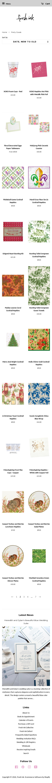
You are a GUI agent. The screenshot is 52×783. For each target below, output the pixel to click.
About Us (26, 713)
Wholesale (26, 746)
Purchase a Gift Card (26, 724)
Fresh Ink (20, 777)
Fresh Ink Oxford (26, 731)
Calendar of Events (26, 720)
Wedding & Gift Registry (26, 742)
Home (4, 32)
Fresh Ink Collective (26, 728)
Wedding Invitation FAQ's (26, 739)
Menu (8, 4)
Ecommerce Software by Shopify (37, 777)
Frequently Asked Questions (26, 735)
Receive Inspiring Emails (26, 750)
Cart (47, 3)
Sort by (4, 38)
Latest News (26, 615)
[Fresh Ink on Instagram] (29, 768)
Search (26, 753)
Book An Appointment (26, 717)
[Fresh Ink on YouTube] (35, 768)
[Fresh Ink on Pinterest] (22, 768)
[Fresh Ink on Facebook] (16, 768)
